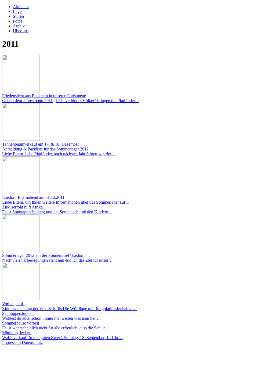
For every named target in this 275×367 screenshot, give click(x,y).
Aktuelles (21, 6)
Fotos (17, 21)
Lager (18, 11)
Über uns (20, 30)
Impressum (11, 342)
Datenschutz (32, 342)
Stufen (18, 16)
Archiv (19, 26)
